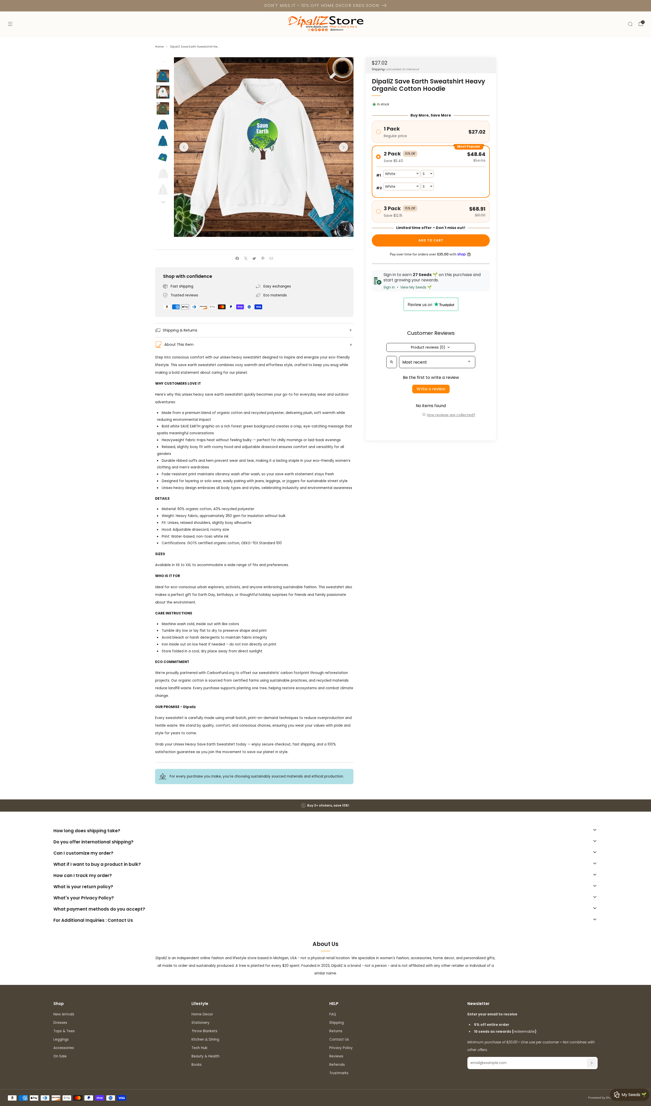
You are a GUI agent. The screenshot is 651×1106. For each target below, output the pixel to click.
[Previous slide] (184, 147)
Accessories (63, 1047)
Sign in (389, 287)
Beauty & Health (205, 1056)
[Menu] (10, 23)
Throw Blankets (204, 1031)
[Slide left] (163, 63)
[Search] (630, 23)
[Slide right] (163, 202)
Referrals (337, 1064)
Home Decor (202, 1014)
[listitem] (325, 805)
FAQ (332, 1014)
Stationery (200, 1022)
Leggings (61, 1039)
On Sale (60, 1056)
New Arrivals (63, 1014)
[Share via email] (271, 258)
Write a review (431, 389)
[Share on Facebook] (237, 258)
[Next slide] (343, 147)
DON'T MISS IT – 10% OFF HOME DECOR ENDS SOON (321, 5)
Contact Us (339, 1039)
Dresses (60, 1022)
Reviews (336, 1056)
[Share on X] (245, 258)
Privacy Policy (341, 1047)
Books (196, 1064)
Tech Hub (199, 1047)
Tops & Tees (64, 1031)
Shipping (378, 69)
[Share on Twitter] (254, 258)
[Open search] (391, 362)
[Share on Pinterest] (262, 258)
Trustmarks (338, 1073)
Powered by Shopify (602, 1098)
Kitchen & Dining (205, 1039)
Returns (335, 1031)
